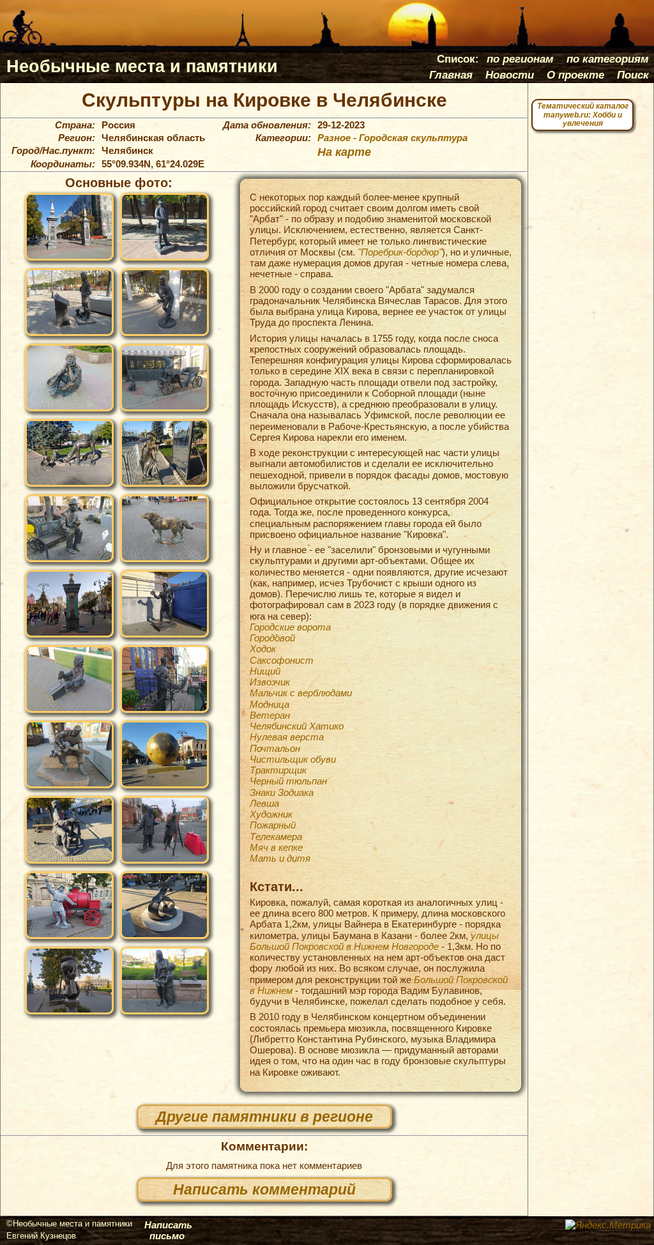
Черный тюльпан (288, 780)
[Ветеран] (69, 528)
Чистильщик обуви (293, 759)
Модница (269, 704)
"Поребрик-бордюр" (400, 252)
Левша (264, 803)
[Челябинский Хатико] (164, 528)
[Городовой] (164, 227)
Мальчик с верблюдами (301, 692)
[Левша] (69, 830)
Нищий (265, 671)
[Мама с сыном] (164, 980)
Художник (271, 814)
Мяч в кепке (276, 847)
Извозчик (270, 681)
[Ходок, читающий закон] (69, 302)
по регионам (520, 59)
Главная (451, 74)
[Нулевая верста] (69, 604)
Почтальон (275, 748)
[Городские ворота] (69, 227)
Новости (509, 74)
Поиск (633, 74)
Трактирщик (278, 770)
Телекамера (276, 836)
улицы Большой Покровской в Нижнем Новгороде (374, 941)
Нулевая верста (287, 736)
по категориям (608, 59)
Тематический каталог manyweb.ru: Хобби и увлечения (582, 115)
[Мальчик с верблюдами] (69, 453)
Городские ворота (290, 627)
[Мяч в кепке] (69, 980)
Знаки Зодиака (282, 792)
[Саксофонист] (164, 302)
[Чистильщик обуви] (69, 679)
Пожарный (273, 825)
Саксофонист (282, 660)
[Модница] (164, 453)
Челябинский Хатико (297, 726)
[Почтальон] (164, 604)
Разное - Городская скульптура (392, 138)
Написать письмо (168, 1230)
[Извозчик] (164, 377)
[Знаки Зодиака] (164, 754)
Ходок (263, 648)
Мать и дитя (280, 858)
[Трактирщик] (164, 679)
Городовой (272, 637)
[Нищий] (69, 377)
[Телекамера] (164, 905)
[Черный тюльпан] (69, 754)
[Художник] (164, 830)
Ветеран (270, 715)
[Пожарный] (69, 905)
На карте (344, 152)
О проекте (575, 74)
